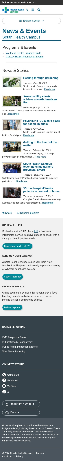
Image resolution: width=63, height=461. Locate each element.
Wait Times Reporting (13, 351)
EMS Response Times (14, 337)
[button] (33, 10)
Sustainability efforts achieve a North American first (40, 99)
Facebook (12, 380)
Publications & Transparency (17, 342)
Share (8, 213)
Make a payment (12, 307)
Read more (49, 89)
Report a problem (29, 213)
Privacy (19, 456)
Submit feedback (12, 276)
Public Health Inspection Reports (20, 346)
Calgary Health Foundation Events (24, 56)
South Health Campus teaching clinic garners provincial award (38, 166)
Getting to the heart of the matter (40, 144)
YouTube (11, 386)
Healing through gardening (40, 77)
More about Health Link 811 (17, 246)
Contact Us (13, 374)
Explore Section (31, 20)
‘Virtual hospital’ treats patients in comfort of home (41, 190)
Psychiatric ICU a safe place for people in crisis (41, 122)
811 (36, 231)
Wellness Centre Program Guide (23, 53)
